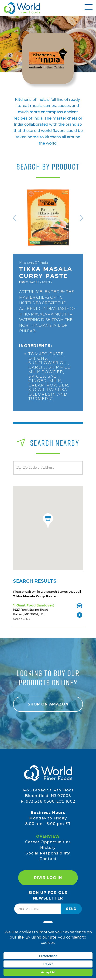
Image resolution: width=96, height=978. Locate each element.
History (48, 847)
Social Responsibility (48, 853)
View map (79, 605)
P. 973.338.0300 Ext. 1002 (48, 801)
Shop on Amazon (48, 704)
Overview (48, 836)
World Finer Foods (21, 8)
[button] (48, 520)
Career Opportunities (48, 842)
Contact (48, 859)
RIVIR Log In (48, 877)
